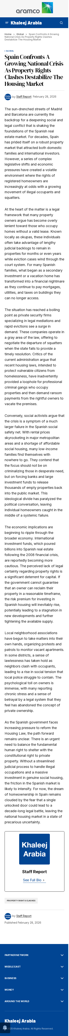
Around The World (17, 1001)
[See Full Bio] (43, 880)
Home (8, 34)
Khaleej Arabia (26, 22)
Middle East (13, 966)
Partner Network (16, 955)
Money (9, 989)
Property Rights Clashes (21, 901)
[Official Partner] (34, 8)
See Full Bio (32, 880)
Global (20, 34)
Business (10, 978)
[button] (7, 22)
